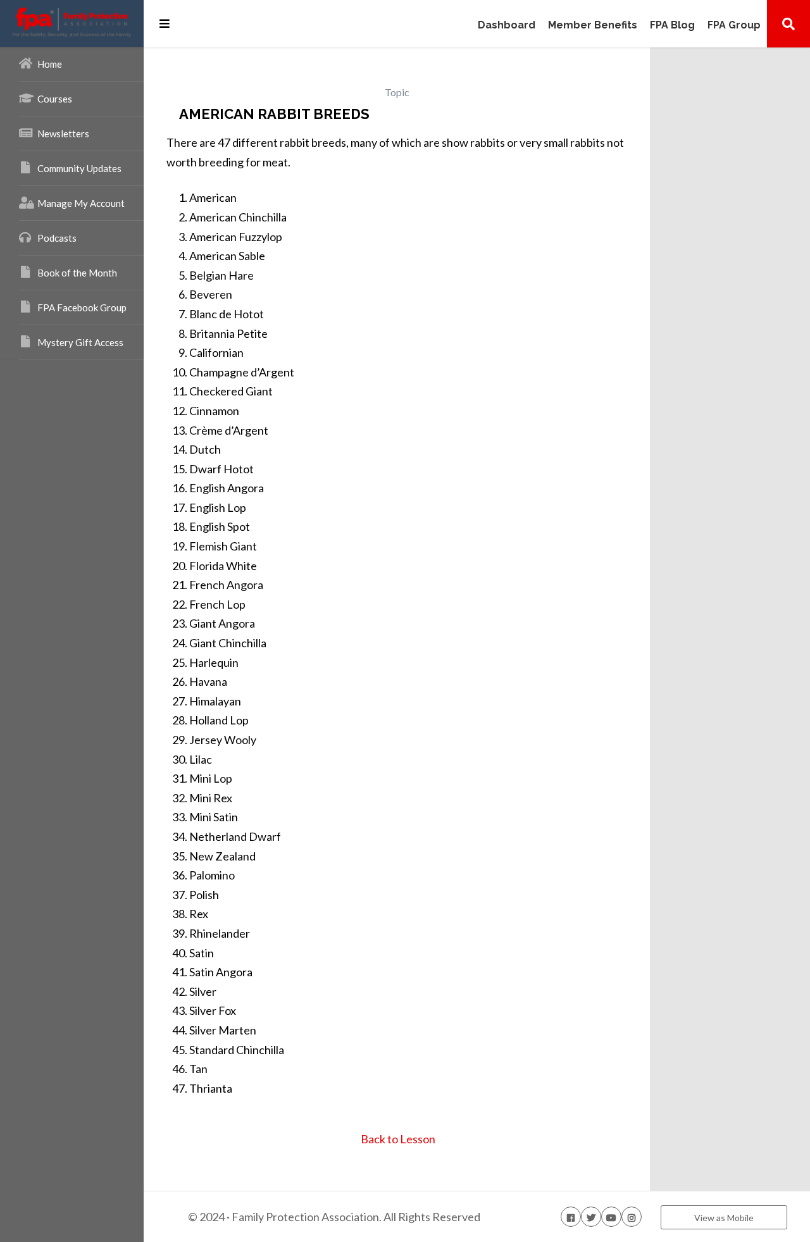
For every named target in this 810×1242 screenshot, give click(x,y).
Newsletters (63, 133)
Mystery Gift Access (80, 342)
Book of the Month (77, 272)
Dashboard (506, 25)
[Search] (788, 23)
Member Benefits (592, 25)
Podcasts (57, 238)
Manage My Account (81, 203)
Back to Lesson (397, 1139)
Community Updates (79, 168)
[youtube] (611, 1217)
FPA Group (734, 25)
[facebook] (571, 1217)
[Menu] (164, 23)
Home (49, 64)
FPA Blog (672, 25)
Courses (54, 98)
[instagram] (631, 1217)
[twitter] (591, 1217)
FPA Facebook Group (82, 307)
